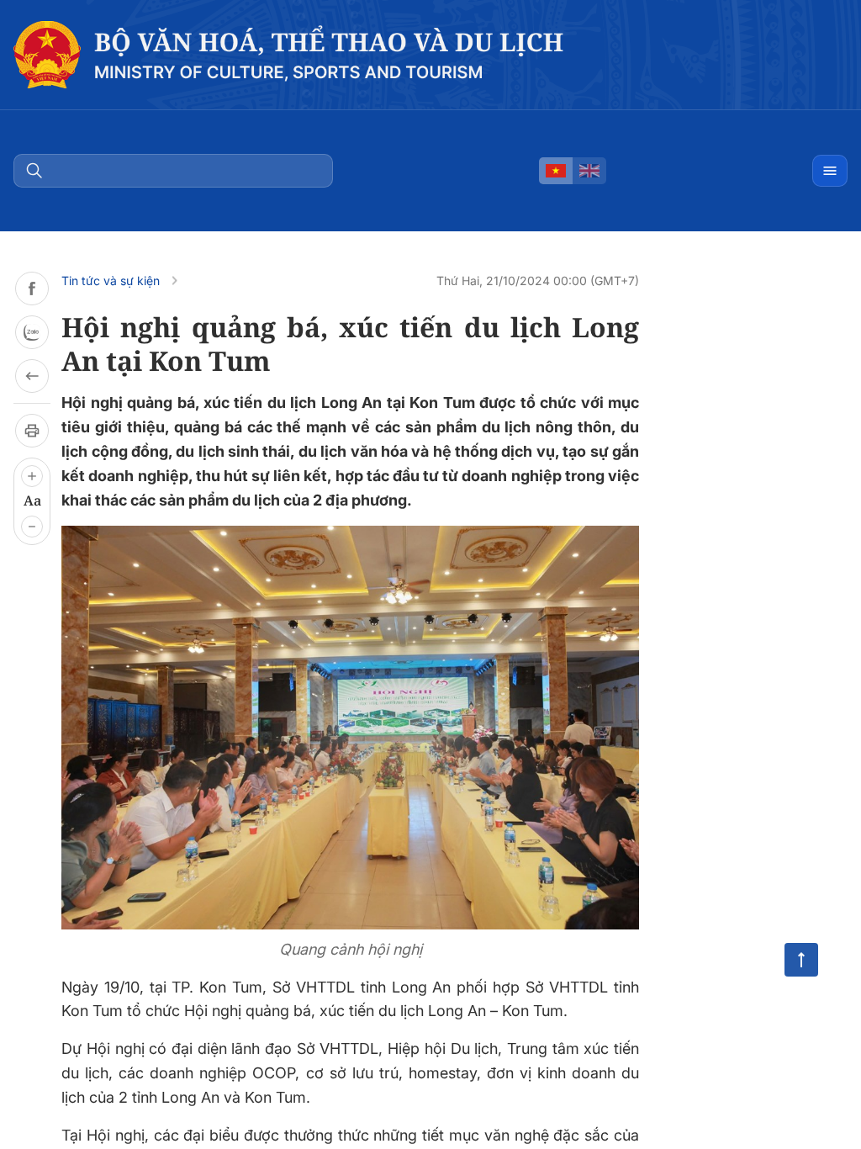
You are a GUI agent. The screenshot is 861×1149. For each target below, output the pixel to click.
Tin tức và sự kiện (110, 280)
